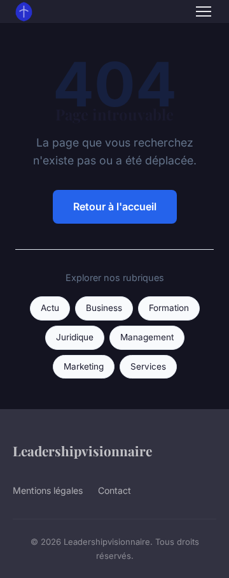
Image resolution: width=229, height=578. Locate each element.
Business (104, 308)
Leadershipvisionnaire (82, 450)
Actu (50, 308)
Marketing (84, 366)
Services (148, 366)
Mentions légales (48, 490)
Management (147, 337)
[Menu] (203, 11)
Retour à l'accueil (114, 206)
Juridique (75, 337)
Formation (169, 308)
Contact (114, 490)
